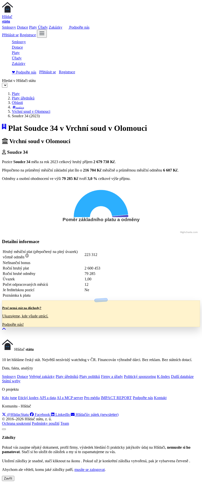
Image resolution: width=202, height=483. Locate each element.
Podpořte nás (78, 27)
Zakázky (55, 27)
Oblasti (17, 102)
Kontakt (160, 398)
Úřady (43, 27)
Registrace (28, 35)
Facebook (42, 414)
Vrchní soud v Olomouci (31, 111)
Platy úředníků (23, 98)
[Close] (4, 429)
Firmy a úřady (112, 376)
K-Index (163, 376)
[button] (4, 329)
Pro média (92, 398)
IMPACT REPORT (116, 398)
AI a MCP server (70, 398)
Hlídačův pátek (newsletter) (96, 414)
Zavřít (8, 478)
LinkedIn (62, 414)
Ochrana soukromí (16, 423)
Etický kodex (28, 398)
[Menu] (42, 34)
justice (19, 107)
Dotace (22, 27)
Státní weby (11, 381)
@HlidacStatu (18, 414)
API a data (47, 398)
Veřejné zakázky (42, 376)
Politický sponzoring (140, 376)
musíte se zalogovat (89, 469)
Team (64, 423)
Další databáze (182, 376)
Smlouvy (9, 27)
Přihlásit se (10, 35)
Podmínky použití (45, 423)
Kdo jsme (9, 398)
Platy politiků (89, 376)
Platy (33, 27)
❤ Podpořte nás (24, 72)
